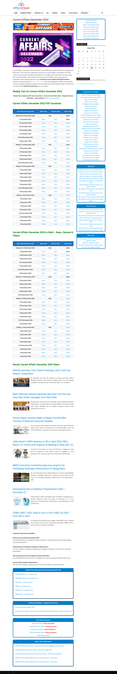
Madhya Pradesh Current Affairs (90, 128)
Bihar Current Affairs (91, 102)
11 (83, 61)
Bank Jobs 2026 (43, 623)
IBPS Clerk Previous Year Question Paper (91, 178)
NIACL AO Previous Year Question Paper (91, 230)
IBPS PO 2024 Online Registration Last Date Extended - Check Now (36, 662)
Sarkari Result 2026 (43, 635)
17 (79, 64)
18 (83, 64)
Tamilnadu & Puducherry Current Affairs (91, 148)
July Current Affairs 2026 (91, 27)
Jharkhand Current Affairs (91, 119)
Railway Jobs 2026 (43, 629)
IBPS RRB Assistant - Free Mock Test (27, 578)
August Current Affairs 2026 (91, 25)
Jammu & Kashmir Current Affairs (91, 117)
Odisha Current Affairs (91, 139)
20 (92, 64)
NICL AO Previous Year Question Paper (90, 218)
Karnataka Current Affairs (91, 122)
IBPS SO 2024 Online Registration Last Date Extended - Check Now (36, 658)
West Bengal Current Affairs (91, 160)
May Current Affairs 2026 (91, 31)
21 (95, 64)
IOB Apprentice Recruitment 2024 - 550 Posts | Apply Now (34, 650)
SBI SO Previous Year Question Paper (91, 174)
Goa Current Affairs (91, 108)
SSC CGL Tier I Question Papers (91, 247)
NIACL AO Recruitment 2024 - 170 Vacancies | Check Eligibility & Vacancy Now (40, 646)
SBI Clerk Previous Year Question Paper (91, 172)
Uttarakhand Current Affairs (91, 157)
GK (47, 13)
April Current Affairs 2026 (90, 34)
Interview (84, 13)
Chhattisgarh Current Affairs (91, 104)
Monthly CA (39, 13)
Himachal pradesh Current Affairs (91, 115)
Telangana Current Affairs (91, 151)
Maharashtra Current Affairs (91, 126)
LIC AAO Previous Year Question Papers (91, 209)
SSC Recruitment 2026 (43, 632)
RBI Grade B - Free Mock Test (25, 594)
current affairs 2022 (37, 81)
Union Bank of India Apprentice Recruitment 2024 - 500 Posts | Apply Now (39, 654)
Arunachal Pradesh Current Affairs (91, 97)
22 (99, 64)
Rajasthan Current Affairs (91, 144)
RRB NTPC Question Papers (91, 243)
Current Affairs (25, 13)
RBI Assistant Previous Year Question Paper (91, 197)
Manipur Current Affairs (91, 131)
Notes (63, 13)
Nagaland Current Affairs (91, 137)
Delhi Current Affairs (91, 106)
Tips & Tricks (73, 13)
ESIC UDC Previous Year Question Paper (91, 228)
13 (92, 61)
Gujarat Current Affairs (91, 111)
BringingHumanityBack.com (87, 83)
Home (16, 13)
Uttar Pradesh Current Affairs (91, 155)
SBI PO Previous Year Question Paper (91, 169)
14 (95, 61)
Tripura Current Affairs (91, 153)
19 (87, 64)
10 (79, 61)
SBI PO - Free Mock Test (23, 586)
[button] (102, 13)
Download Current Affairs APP (25, 607)
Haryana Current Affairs (91, 113)
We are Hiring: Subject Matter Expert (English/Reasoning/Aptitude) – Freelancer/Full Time (44, 611)
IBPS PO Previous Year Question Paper (91, 176)
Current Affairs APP (91, 20)
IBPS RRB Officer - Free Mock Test (26, 574)
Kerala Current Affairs (91, 124)
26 (87, 68)
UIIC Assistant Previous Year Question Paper (91, 215)
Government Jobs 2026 (43, 626)
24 (79, 68)
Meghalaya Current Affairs (91, 133)
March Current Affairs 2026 (91, 36)
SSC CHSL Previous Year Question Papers (91, 245)
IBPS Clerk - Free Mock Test (24, 590)
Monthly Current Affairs (91, 38)
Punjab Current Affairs (91, 142)
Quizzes (54, 13)
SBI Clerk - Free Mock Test (24, 582)
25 (83, 68)
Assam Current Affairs (91, 99)
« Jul (77, 73)
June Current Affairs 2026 (91, 29)
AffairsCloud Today (91, 22)
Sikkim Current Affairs (91, 146)
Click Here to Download (52, 98)
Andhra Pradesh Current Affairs (91, 95)
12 (87, 61)
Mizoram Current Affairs (91, 135)
